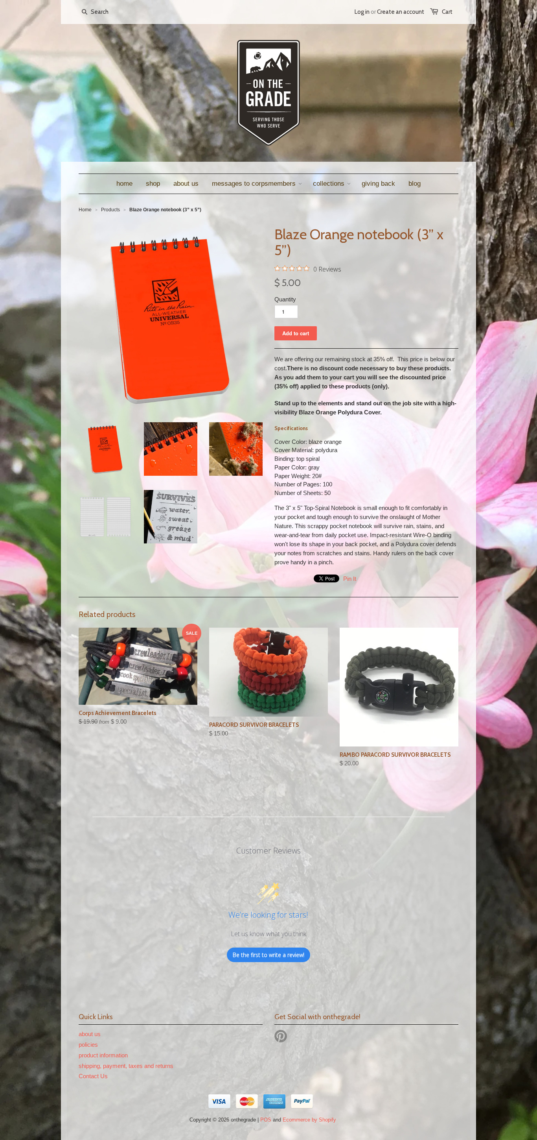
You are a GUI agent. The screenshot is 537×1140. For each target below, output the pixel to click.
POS (265, 1120)
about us (90, 1034)
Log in (362, 11)
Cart (447, 11)
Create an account (400, 11)
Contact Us (93, 1076)
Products (110, 209)
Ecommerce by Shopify (309, 1120)
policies (88, 1044)
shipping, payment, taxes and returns (126, 1065)
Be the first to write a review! (268, 955)
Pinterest (280, 1036)
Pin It (349, 578)
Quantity (285, 299)
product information (103, 1055)
